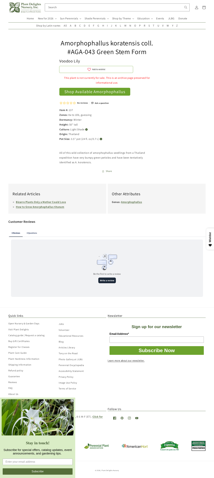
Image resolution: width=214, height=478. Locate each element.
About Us (13, 394)
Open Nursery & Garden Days (23, 323)
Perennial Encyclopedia (71, 365)
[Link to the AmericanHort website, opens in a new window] (135, 447)
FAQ (10, 388)
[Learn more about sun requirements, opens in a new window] (86, 130)
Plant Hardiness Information (23, 358)
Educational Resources (71, 335)
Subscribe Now (157, 350)
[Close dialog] (72, 400)
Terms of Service (67, 388)
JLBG (171, 18)
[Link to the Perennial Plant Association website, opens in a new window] (96, 448)
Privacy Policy (66, 376)
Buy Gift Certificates (19, 341)
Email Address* (119, 333)
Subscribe (38, 471)
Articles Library (67, 347)
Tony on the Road (68, 353)
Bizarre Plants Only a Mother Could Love (41, 202)
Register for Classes (19, 346)
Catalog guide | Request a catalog (26, 335)
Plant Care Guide (17, 352)
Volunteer (64, 329)
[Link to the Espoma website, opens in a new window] (169, 449)
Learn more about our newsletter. (126, 360)
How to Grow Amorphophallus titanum (40, 207)
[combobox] (117, 7)
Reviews (12, 382)
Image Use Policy (68, 382)
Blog (61, 341)
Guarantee (14, 376)
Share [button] (109, 171)
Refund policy (15, 370)
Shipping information (19, 364)
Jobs (61, 323)
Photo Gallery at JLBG (71, 359)
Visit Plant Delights (18, 329)
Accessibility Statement (71, 371)
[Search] (185, 7)
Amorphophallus (131, 202)
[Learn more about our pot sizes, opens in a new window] (101, 139)
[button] (47, 18)
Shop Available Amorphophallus (94, 91)
